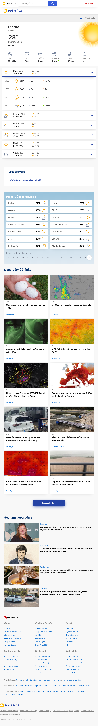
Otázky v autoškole (72, 669)
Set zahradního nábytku (66, 686)
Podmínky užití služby (28, 711)
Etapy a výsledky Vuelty (43, 632)
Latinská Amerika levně (43, 669)
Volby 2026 (8, 628)
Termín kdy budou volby (12, 638)
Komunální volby (10, 645)
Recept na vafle (9, 669)
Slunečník (45, 686)
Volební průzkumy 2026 (12, 632)
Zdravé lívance (9, 663)
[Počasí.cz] (12, 11)
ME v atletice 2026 (72, 638)
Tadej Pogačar (40, 638)
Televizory (81, 691)
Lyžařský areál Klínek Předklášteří (25, 180)
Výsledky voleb (9, 635)
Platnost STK (70, 673)
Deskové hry (72, 691)
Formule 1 (69, 642)
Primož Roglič (40, 642)
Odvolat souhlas (87, 711)
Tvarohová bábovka (11, 666)
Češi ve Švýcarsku (41, 666)
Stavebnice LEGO (38, 691)
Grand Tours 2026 (41, 645)
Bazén (16, 686)
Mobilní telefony (25, 691)
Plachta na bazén (26, 686)
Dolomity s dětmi (41, 673)
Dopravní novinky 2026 (74, 663)
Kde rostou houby (44, 680)
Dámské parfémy (52, 691)
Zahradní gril (80, 686)
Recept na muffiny (10, 660)
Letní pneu (62, 691)
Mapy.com (19, 680)
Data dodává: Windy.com (63, 711)
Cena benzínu (56, 680)
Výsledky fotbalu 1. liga (74, 632)
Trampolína (37, 686)
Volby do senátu (9, 642)
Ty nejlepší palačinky (11, 656)
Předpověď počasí (30, 680)
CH (47, 257)
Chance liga (70, 628)
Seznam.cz (89, 4)
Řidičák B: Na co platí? (74, 666)
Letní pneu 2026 (72, 656)
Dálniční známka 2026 (74, 660)
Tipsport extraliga (72, 635)
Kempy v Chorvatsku (42, 656)
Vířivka (88, 686)
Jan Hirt (38, 635)
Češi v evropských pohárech (72, 680)
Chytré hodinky (9, 694)
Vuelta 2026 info (41, 628)
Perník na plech (9, 673)
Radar (76, 711)
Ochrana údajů (45, 711)
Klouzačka (53, 686)
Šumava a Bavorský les (43, 663)
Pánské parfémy (21, 694)
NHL (67, 645)
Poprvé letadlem (41, 660)
